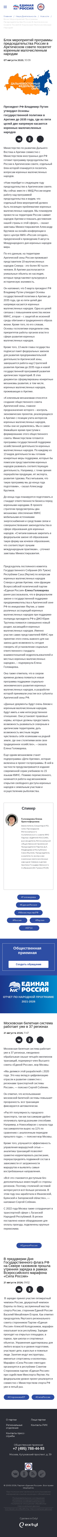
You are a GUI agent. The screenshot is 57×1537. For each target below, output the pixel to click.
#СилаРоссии (43, 1397)
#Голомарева (28, 897)
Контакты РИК (39, 1425)
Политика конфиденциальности (28, 1501)
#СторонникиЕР (16, 1397)
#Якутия (39, 920)
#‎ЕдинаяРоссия (29, 1245)
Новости (44, 16)
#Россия (17, 920)
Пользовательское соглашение (29, 1498)
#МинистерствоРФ (28, 912)
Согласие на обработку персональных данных (28, 1509)
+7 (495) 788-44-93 (28, 1448)
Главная (8, 16)
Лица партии (38, 1419)
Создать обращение (28, 964)
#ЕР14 (28, 928)
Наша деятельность (26, 16)
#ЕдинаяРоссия (28, 905)
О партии (11, 1419)
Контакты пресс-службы (15, 1435)
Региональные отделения (14, 1426)
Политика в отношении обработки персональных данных (28, 1504)
